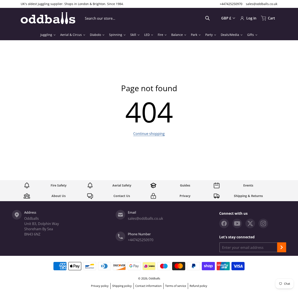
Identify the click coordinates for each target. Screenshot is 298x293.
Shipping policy (122, 286)
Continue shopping (149, 133)
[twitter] (250, 223)
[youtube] (237, 223)
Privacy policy (100, 286)
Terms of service (175, 286)
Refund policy (198, 286)
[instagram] (263, 223)
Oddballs (154, 278)
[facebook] (224, 223)
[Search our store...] (207, 18)
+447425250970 (231, 4)
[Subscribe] (281, 247)
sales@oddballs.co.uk (261, 4)
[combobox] (147, 18)
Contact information (148, 286)
